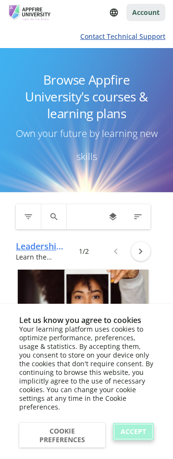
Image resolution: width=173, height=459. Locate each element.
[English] (114, 12)
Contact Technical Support (122, 36)
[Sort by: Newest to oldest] (138, 216)
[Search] (53, 216)
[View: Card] (113, 216)
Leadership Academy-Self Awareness (39, 246)
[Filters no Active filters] (28, 216)
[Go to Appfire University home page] (30, 12)
